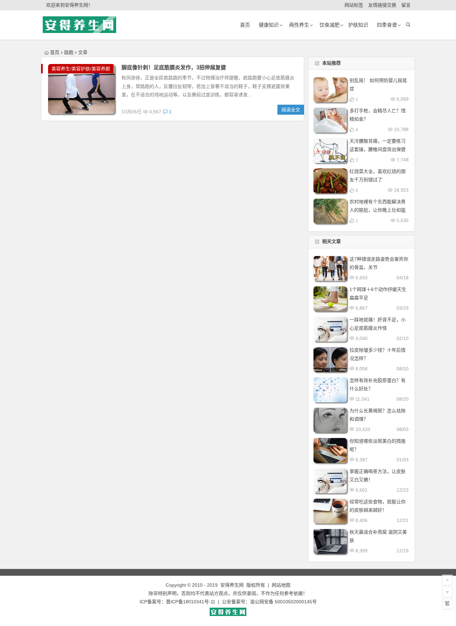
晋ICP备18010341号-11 (190, 601)
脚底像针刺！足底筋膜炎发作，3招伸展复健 (174, 67)
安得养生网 (232, 585)
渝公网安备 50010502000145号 (283, 601)
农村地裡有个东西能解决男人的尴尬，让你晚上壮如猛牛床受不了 (378, 210)
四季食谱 (387, 25)
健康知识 (269, 25)
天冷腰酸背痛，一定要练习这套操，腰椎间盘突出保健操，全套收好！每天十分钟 (378, 149)
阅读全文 (290, 109)
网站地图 (281, 585)
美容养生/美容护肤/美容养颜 (80, 68)
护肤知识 (358, 25)
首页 (54, 52)
